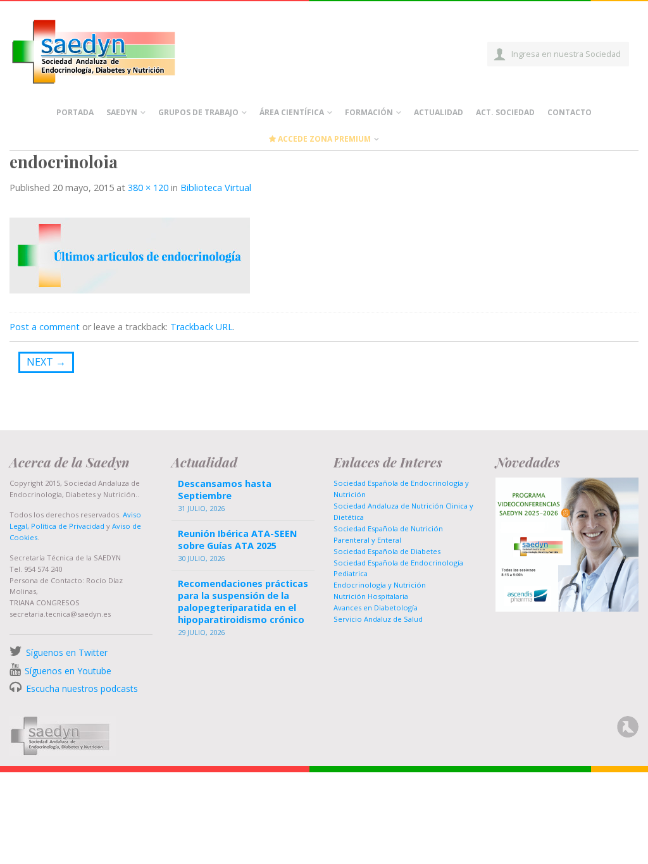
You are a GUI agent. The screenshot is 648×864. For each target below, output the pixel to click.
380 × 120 (148, 188)
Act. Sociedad (505, 112)
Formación (369, 112)
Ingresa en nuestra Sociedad (566, 53)
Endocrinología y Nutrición (379, 584)
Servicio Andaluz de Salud (378, 619)
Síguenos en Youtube (68, 671)
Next (46, 362)
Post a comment (44, 327)
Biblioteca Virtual (215, 188)
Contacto (569, 112)
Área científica (291, 112)
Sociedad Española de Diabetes (386, 551)
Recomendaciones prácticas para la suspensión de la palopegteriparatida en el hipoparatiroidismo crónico (243, 601)
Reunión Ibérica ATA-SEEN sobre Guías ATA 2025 (237, 540)
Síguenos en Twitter (67, 652)
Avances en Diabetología (375, 607)
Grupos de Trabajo (198, 112)
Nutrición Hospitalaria (370, 596)
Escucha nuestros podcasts (80, 688)
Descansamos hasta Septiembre (224, 490)
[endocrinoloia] (129, 254)
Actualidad (438, 112)
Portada (75, 112)
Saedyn (121, 112)
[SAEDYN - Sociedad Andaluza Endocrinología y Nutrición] (108, 49)
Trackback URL (201, 327)
